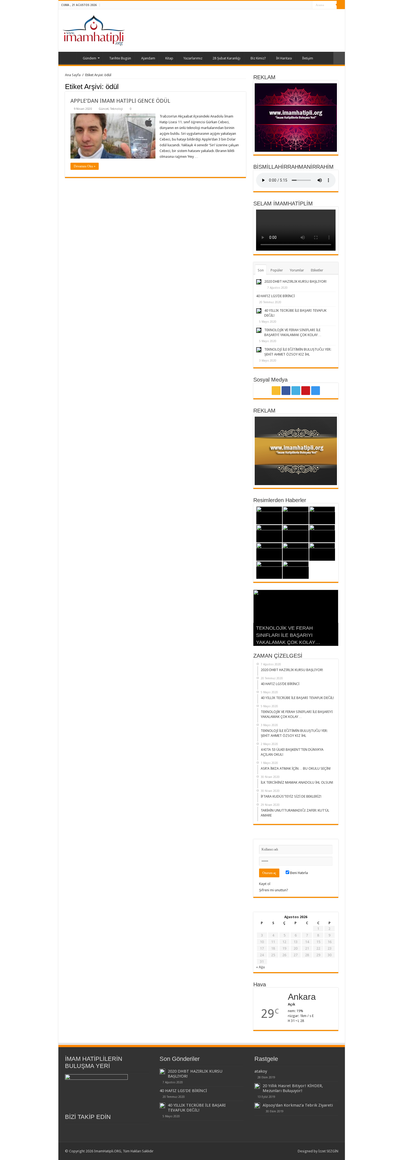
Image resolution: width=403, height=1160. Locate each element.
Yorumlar (297, 270)
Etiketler (317, 270)
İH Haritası (284, 58)
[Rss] (287, 5)
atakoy (260, 1071)
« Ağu (260, 967)
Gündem (89, 58)
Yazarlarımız (192, 58)
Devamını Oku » (84, 166)
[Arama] (341, 5)
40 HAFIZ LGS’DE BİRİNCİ (275, 296)
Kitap (169, 58)
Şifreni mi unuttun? (273, 890)
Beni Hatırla (298, 873)
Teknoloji (116, 109)
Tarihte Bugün (120, 58)
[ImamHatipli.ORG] (94, 29)
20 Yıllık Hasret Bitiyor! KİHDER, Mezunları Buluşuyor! (293, 1088)
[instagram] (308, 5)
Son (261, 270)
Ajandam (148, 58)
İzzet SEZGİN (328, 1151)
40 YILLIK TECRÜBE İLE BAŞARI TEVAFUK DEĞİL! (197, 1108)
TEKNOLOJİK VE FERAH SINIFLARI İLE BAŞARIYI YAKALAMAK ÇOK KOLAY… (288, 635)
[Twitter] (298, 5)
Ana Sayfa (68, 57)
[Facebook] (292, 5)
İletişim (307, 58)
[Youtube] (303, 5)
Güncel (104, 109)
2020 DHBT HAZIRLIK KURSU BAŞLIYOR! (295, 281)
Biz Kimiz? (258, 58)
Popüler (277, 270)
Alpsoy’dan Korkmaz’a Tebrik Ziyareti (298, 1105)
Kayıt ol (264, 884)
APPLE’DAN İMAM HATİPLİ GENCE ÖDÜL (120, 101)
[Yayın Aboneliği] (244, 86)
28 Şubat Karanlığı (226, 58)
